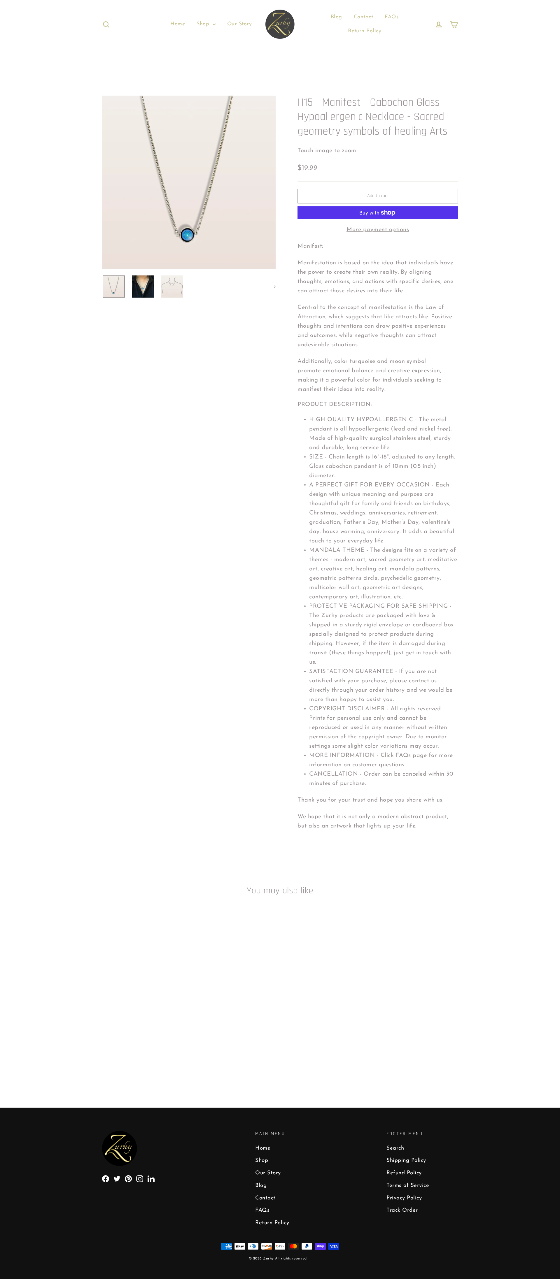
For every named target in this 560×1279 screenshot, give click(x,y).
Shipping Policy (406, 1160)
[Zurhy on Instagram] (139, 1178)
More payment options (377, 230)
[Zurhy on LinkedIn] (151, 1178)
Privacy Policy (404, 1198)
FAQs (391, 17)
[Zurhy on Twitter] (116, 1178)
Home (177, 24)
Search (395, 1148)
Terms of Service (407, 1185)
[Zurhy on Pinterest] (128, 1178)
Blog (336, 17)
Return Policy (365, 31)
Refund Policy (404, 1173)
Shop (204, 24)
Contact (363, 17)
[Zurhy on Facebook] (105, 1178)
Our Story (239, 24)
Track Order (402, 1210)
